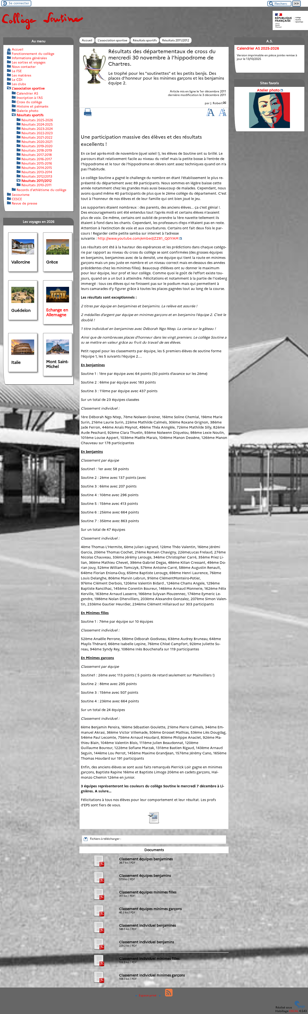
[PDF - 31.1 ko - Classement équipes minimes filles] (98, 899)
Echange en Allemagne (57, 312)
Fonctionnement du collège (33, 54)
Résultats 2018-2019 (36, 150)
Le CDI (17, 80)
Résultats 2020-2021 (36, 142)
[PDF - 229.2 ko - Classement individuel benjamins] (98, 949)
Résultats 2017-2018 (36, 155)
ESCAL (293, 1011)
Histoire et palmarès (32, 106)
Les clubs (19, 84)
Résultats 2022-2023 (37, 133)
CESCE (17, 199)
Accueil (87, 40)
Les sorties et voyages (28, 62)
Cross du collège (29, 102)
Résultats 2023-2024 (37, 129)
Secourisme (21, 195)
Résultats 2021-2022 (36, 137)
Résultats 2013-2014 (36, 172)
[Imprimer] (88, 115)
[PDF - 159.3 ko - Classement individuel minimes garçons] (98, 982)
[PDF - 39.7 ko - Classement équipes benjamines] (98, 866)
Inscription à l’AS (30, 98)
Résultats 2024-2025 (37, 124)
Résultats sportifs (145, 40)
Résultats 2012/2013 (36, 176)
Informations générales (29, 58)
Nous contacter (24, 67)
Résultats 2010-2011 (36, 185)
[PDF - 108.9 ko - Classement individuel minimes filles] (98, 965)
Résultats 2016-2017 (36, 159)
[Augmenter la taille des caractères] (210, 115)
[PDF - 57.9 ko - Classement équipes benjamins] (98, 882)
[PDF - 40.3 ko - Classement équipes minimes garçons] (98, 916)
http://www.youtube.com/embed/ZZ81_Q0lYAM (138, 238)
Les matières (21, 75)
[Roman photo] (154, 823)
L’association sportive (112, 40)
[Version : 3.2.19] (300, 1007)
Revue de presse (24, 203)
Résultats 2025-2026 (37, 120)
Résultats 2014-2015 (36, 168)
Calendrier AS (27, 93)
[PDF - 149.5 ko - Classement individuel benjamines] (98, 932)
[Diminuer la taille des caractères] (222, 115)
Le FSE (17, 71)
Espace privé (148, 995)
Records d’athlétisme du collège (41, 190)
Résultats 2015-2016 (36, 163)
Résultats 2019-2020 (36, 146)
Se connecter (19, 3)
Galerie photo (27, 111)
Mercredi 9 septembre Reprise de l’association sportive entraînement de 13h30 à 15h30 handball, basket (268, 57)
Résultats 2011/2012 (175, 40)
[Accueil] (42, 29)
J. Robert (216, 103)
